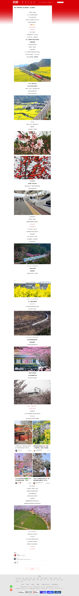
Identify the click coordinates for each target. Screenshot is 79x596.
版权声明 (32, 584)
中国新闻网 (45, 578)
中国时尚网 (17, 581)
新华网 (31, 578)
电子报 (46, 2)
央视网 (38, 578)
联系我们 (27, 584)
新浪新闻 (29, 579)
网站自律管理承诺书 (55, 584)
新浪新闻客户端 (25, 579)
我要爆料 (38, 584)
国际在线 (42, 578)
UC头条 (17, 579)
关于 (52, 2)
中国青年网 (50, 578)
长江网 (54, 579)
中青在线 (61, 579)
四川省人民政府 (18, 578)
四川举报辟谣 (49, 2)
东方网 (48, 579)
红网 (44, 579)
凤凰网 (60, 578)
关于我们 (22, 584)
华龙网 (58, 579)
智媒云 (22, 581)
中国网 (34, 578)
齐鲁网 (41, 579)
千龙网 (51, 579)
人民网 (23, 578)
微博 (43, 2)
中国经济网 (55, 578)
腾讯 (20, 579)
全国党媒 (27, 578)
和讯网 (37, 579)
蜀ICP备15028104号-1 (44, 588)
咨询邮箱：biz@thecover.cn (45, 584)
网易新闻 (33, 579)
